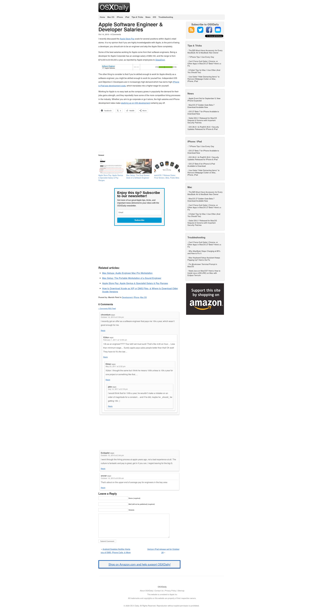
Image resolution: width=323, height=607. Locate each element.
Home (102, 17)
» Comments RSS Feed (107, 308)
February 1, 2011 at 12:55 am (115, 340)
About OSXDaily (146, 590)
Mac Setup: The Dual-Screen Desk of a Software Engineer (138, 176)
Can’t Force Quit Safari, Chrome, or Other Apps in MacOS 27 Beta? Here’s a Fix (204, 63)
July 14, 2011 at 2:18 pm (118, 389)
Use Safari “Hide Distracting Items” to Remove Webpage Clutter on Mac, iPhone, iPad (203, 78)
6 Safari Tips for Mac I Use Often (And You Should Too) (203, 71)
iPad (127, 17)
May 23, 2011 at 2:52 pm (115, 366)
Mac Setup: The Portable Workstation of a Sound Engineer (131, 278)
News (147, 17)
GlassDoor (160, 59)
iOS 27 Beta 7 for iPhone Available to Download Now (203, 112)
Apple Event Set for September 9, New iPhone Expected (203, 99)
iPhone (120, 17)
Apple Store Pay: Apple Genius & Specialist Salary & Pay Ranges (110, 178)
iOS (154, 17)
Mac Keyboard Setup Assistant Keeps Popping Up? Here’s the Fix (203, 258)
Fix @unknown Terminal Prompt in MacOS (202, 265)
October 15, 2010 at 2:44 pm (112, 455)
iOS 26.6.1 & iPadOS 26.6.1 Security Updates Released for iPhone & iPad (203, 127)
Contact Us (159, 590)
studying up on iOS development (135, 102)
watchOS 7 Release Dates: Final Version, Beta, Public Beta (166, 176)
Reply (103, 330)
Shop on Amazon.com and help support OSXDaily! (140, 564)
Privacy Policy (170, 590)
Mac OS (110, 17)
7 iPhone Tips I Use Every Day (201, 57)
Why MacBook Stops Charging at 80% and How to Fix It (203, 252)
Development (127, 297)
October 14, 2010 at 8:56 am (112, 478)
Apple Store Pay (127, 38)
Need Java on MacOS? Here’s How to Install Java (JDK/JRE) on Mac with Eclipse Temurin (203, 273)
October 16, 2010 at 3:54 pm (112, 317)
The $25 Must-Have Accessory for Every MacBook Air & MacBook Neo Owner (205, 51)
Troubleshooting (165, 17)
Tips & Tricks (137, 17)
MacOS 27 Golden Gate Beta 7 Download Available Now (200, 106)
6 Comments (116, 34)
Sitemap (181, 590)
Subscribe (139, 220)
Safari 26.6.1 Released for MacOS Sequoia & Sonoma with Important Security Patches (202, 120)
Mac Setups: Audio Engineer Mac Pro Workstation (127, 273)
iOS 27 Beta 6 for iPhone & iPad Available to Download (201, 164)
